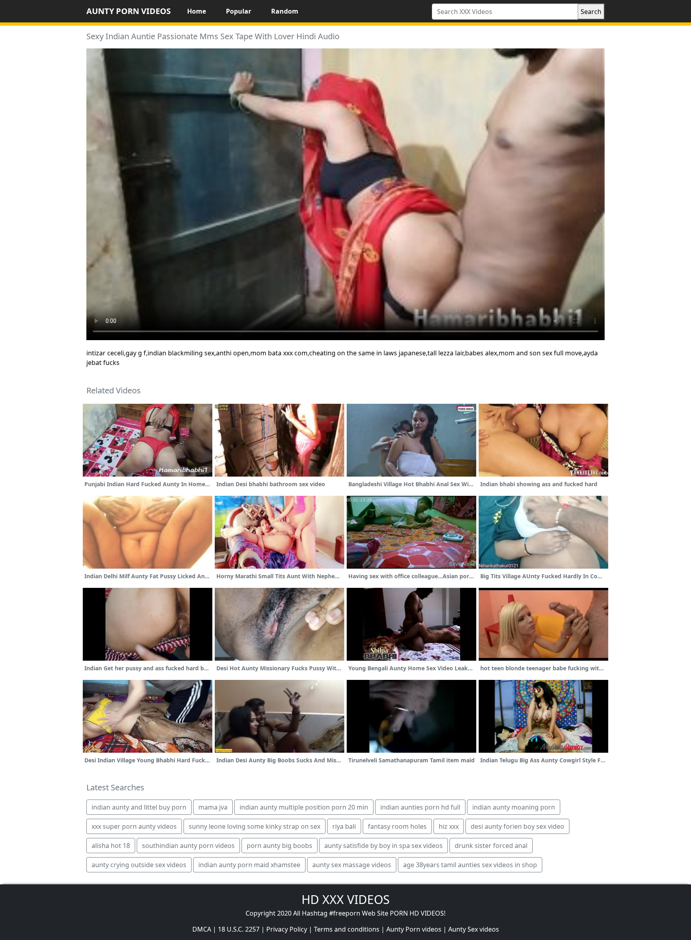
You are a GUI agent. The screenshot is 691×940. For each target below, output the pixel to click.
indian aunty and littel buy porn (139, 807)
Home (196, 11)
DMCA (201, 929)
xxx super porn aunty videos (134, 826)
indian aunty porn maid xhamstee (249, 864)
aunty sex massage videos (351, 864)
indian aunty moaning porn (513, 807)
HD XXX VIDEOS (345, 899)
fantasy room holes (397, 826)
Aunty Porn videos (413, 929)
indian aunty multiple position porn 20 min (304, 807)
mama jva (213, 807)
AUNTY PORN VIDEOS (128, 11)
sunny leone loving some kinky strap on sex (254, 826)
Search (591, 11)
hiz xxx (449, 826)
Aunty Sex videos (473, 929)
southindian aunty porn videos (188, 845)
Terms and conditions (346, 929)
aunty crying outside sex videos (139, 864)
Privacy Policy (286, 929)
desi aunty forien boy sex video (517, 826)
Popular (238, 11)
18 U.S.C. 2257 (239, 929)
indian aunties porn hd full (420, 807)
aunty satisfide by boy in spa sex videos (383, 845)
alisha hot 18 (111, 845)
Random (284, 11)
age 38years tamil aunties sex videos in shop (470, 864)
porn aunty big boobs (279, 845)
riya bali (344, 826)
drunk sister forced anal (491, 845)
